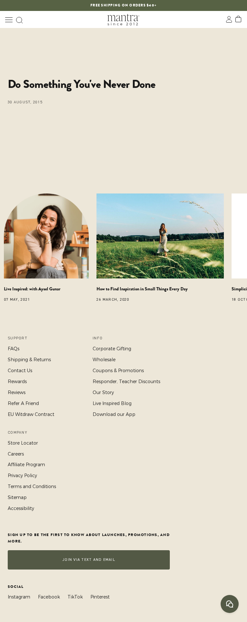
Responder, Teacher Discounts (126, 381)
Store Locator (23, 443)
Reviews (16, 392)
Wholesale (104, 360)
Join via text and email (88, 559)
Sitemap (17, 497)
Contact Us (20, 370)
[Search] (19, 19)
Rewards (17, 381)
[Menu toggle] (9, 19)
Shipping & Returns (29, 360)
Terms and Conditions (32, 486)
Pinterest (100, 597)
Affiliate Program (26, 464)
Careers (16, 454)
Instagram (19, 597)
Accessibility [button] (21, 508)
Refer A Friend (23, 403)
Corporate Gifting (112, 349)
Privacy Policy (22, 475)
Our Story (103, 392)
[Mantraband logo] (123, 19)
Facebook (49, 597)
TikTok (75, 597)
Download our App (114, 414)
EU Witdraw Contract (31, 414)
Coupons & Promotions (118, 370)
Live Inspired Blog (112, 403)
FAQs (13, 349)
